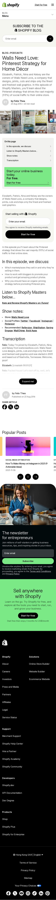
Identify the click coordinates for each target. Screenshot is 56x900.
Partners (6, 694)
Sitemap (28, 878)
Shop (5, 819)
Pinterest (10, 324)
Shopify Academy (11, 759)
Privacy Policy (12, 574)
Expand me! (28, 381)
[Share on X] (10, 406)
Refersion (27, 327)
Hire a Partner (9, 751)
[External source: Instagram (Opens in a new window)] (28, 893)
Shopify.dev (8, 785)
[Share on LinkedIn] (16, 406)
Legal (5, 709)
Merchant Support (11, 736)
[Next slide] (36, 477)
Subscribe (28, 561)
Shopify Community (12, 766)
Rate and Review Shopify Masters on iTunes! (25, 303)
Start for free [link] (28, 234)
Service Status (9, 717)
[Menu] (52, 5)
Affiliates (6, 702)
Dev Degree (8, 800)
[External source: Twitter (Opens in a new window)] (15, 893)
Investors (7, 679)
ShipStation (39, 327)
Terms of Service (28, 862)
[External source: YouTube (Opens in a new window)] (21, 893)
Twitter (24, 320)
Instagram (47, 320)
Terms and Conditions (40, 571)
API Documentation (12, 792)
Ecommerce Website (39, 679)
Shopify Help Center (12, 743)
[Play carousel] (28, 477)
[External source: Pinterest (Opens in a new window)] (47, 893)
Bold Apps (31, 330)
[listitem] (28, 454)
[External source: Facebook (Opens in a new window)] (8, 893)
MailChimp (19, 330)
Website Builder (37, 671)
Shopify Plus (8, 826)
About (5, 663)
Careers (6, 671)
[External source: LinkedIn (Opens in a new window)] (41, 893)
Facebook (35, 320)
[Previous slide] (20, 477)
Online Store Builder (39, 663)
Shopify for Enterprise (13, 834)
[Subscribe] (50, 38)
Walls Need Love (20, 317)
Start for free (41, 4)
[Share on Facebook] (4, 406)
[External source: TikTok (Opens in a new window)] (34, 893)
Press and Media (10, 686)
